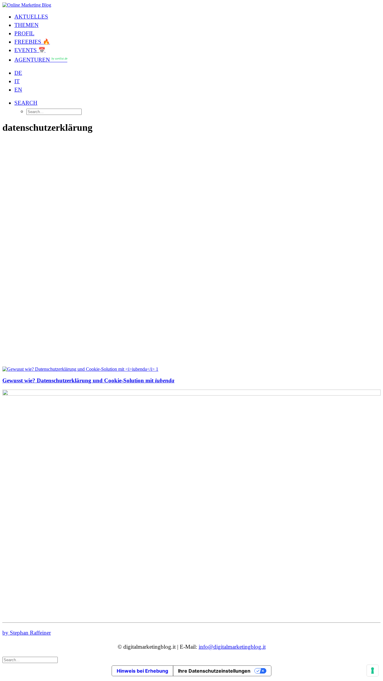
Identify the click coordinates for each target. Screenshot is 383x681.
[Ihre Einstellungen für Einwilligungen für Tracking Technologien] (372, 670)
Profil (24, 33)
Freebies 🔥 (32, 42)
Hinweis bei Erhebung (142, 671)
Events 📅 (29, 50)
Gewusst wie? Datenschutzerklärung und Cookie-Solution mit (88, 380)
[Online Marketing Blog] (191, 5)
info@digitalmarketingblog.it (232, 647)
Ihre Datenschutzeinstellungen (214, 671)
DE (18, 73)
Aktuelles (31, 16)
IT (17, 81)
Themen (26, 25)
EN (18, 89)
